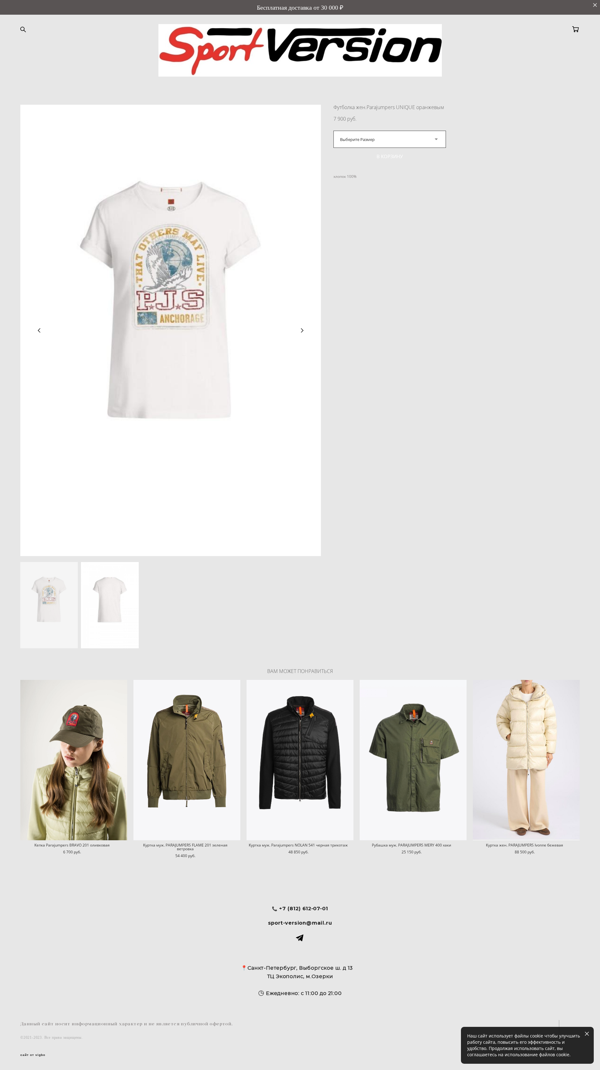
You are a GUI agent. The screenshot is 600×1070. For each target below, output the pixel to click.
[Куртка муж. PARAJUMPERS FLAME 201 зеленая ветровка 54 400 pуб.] (186, 760)
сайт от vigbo (32, 1055)
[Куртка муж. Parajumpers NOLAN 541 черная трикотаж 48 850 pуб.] (300, 760)
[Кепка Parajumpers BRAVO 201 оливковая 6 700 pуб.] (73, 760)
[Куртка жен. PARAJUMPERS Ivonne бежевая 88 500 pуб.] (526, 760)
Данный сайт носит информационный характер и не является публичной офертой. (126, 1024)
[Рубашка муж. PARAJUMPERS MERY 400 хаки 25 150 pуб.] (413, 760)
